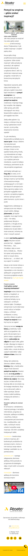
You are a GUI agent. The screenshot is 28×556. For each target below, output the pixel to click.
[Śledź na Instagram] (7, 538)
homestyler (7, 472)
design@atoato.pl (14, 527)
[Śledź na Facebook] (15, 538)
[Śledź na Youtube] (20, 538)
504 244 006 (15, 526)
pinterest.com (8, 456)
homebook (7, 436)
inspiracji (7, 43)
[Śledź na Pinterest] (11, 538)
